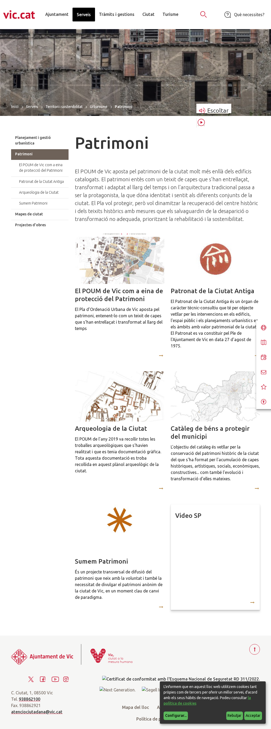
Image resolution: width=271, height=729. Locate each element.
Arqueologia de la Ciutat (111, 428)
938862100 (29, 699)
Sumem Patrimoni (101, 561)
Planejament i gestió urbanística (33, 140)
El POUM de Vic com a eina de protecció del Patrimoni (119, 294)
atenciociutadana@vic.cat (36, 711)
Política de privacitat (157, 719)
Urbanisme (98, 107)
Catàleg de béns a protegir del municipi (210, 432)
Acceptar (253, 715)
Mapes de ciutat (29, 214)
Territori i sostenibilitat (64, 107)
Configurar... (176, 715)
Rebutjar (234, 715)
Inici (15, 106)
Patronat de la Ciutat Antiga (212, 291)
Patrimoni (24, 154)
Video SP (188, 515)
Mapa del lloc (135, 707)
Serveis (32, 107)
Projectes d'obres (30, 225)
